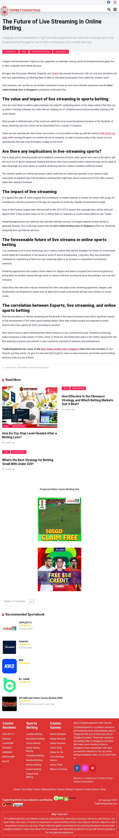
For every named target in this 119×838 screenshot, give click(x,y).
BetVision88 (8, 756)
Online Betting (22, 367)
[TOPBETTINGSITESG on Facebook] (77, 768)
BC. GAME (24, 679)
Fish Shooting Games (57, 758)
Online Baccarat (57, 738)
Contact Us (90, 778)
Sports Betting (18, 426)
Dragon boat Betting (32, 775)
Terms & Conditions (83, 781)
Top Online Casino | (31, 789)
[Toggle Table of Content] (30, 601)
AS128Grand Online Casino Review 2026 (40, 698)
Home (17, 789)
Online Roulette (57, 743)
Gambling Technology (40, 52)
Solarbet (23, 641)
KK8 (21, 660)
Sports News (61, 52)
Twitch (55, 73)
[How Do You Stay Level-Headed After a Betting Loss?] (29, 407)
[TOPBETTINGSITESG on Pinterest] (92, 768)
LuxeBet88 (7, 743)
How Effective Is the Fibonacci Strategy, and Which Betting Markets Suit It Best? (87, 400)
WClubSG (7, 747)
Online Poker (56, 764)
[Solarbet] (9, 653)
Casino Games (91, 789)
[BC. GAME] (9, 691)
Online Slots (56, 747)
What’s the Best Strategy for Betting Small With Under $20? (27, 462)
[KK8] (9, 672)
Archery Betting (34, 764)
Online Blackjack (58, 734)
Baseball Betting (34, 760)
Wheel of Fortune (58, 769)
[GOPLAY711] (9, 635)
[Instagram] (115, 2)
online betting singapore (38, 367)
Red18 (5, 761)
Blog (24, 52)
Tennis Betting (33, 743)
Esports (78, 789)
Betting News (10, 52)
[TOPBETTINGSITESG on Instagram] (84, 768)
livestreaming (11, 367)
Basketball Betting (35, 738)
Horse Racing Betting (33, 749)
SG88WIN (7, 752)
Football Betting (34, 734)
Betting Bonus (49, 789)
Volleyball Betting (35, 755)
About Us (78, 778)
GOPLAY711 (25, 622)
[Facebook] (109, 2)
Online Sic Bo (56, 752)
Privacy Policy (105, 778)
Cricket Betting (33, 769)
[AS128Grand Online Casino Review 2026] (9, 710)
